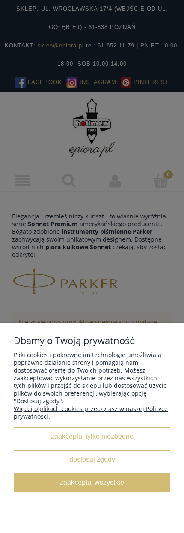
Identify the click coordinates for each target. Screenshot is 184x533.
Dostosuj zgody (92, 459)
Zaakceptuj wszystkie (92, 482)
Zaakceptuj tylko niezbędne (92, 436)
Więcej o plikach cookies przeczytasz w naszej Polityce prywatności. (91, 412)
